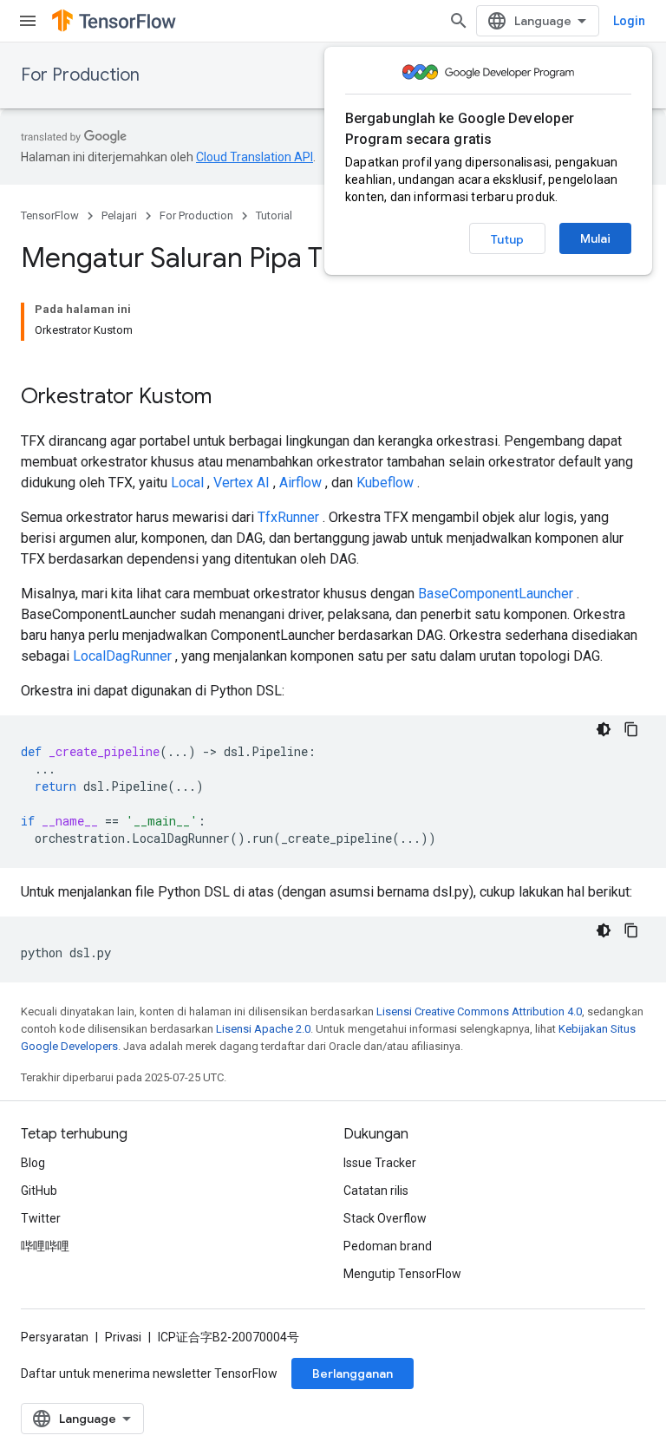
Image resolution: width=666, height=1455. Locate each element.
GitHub (39, 1190)
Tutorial (274, 215)
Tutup (507, 239)
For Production (80, 75)
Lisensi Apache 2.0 (263, 1028)
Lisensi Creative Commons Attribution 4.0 (479, 1011)
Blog (33, 1163)
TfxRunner (288, 517)
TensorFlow (50, 215)
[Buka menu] (27, 21)
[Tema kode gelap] (603, 729)
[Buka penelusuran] (458, 20)
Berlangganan (352, 1373)
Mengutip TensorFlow (402, 1274)
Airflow (300, 482)
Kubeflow (385, 482)
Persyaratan (54, 1337)
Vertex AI (241, 482)
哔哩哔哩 (45, 1246)
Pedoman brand (387, 1246)
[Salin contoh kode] (631, 729)
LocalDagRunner (122, 656)
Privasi (123, 1337)
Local (187, 482)
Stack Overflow (385, 1218)
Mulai (595, 238)
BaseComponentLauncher (495, 593)
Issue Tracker (379, 1163)
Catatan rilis (375, 1190)
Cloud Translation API (254, 157)
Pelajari (119, 215)
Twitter (41, 1218)
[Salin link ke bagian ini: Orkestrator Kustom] (229, 398)
